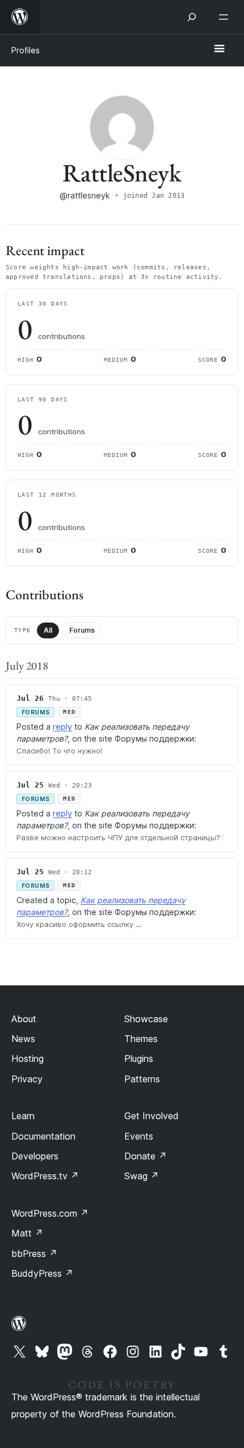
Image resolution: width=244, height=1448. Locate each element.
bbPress (34, 1253)
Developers (34, 1156)
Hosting (27, 1058)
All (48, 630)
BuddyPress (42, 1273)
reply (62, 726)
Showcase (146, 1018)
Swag (141, 1176)
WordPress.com (50, 1213)
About (23, 1018)
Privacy (27, 1079)
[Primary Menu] (219, 49)
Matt (27, 1233)
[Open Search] (192, 17)
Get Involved (151, 1115)
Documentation (43, 1136)
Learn (23, 1115)
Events (138, 1136)
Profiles (25, 50)
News (23, 1038)
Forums (82, 630)
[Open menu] (226, 17)
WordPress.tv (45, 1176)
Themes (141, 1038)
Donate (145, 1156)
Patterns (142, 1079)
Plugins (138, 1058)
